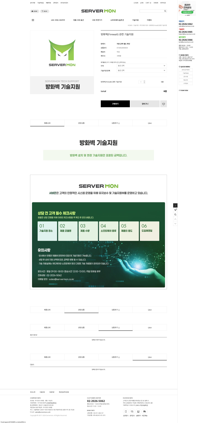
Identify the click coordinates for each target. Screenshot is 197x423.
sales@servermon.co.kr (43, 412)
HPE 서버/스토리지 (58, 20)
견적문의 (55, 3)
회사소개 (32, 392)
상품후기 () (116, 123)
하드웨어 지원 (144, 25)
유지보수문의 (64, 3)
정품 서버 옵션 (78, 20)
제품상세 (47, 123)
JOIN (141, 3)
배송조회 (185, 80)
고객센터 (185, 83)
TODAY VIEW (184, 90)
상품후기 (138, 416)
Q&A (150, 123)
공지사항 (32, 3)
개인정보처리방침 (64, 392)
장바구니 (145, 104)
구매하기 (115, 104)
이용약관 (51, 392)
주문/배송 (144, 416)
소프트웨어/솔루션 (117, 20)
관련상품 (81, 123)
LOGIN (136, 3)
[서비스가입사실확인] (142, 405)
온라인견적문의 (186, 70)
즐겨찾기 (125, 416)
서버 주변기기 (97, 20)
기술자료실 (40, 3)
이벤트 (149, 20)
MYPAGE (163, 3)
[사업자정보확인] (51, 403)
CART (148, 3)
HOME (130, 25)
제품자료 (48, 3)
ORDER (156, 3)
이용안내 (42, 392)
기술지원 (135, 20)
